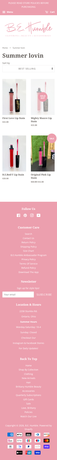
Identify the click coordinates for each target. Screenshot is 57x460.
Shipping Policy (28, 246)
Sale (28, 403)
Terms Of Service (28, 263)
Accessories (28, 390)
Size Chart (28, 250)
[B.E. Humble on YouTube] (38, 215)
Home (5, 47)
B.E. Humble (31, 425)
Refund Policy (28, 267)
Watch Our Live (28, 416)
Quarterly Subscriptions (28, 395)
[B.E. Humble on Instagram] (32, 215)
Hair (28, 382)
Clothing (28, 373)
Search (28, 233)
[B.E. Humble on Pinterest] (25, 215)
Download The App (29, 272)
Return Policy (28, 242)
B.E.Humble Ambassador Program (29, 255)
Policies (28, 412)
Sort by (6, 63)
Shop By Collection (28, 369)
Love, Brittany (28, 407)
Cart (52, 11)
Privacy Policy (29, 259)
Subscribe (44, 294)
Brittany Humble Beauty (28, 386)
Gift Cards (28, 399)
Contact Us (28, 238)
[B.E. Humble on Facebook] (18, 215)
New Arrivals (28, 378)
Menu (9, 11)
